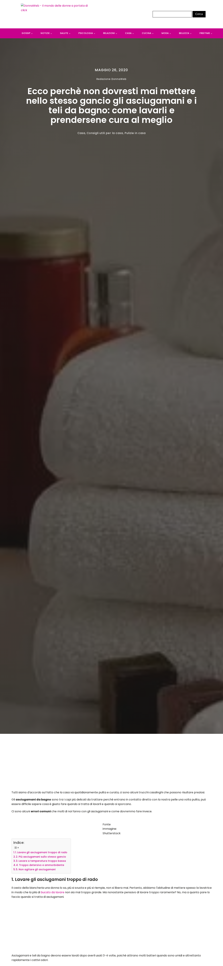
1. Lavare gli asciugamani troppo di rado (41, 852)
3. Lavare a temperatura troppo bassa (41, 861)
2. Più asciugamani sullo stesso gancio (41, 856)
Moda (165, 33)
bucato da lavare (52, 892)
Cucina (146, 33)
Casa (128, 33)
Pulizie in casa (135, 133)
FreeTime (204, 33)
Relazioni (109, 33)
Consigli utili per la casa (105, 133)
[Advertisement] (111, 763)
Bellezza (184, 33)
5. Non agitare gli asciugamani (36, 869)
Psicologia (85, 33)
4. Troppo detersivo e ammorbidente (40, 865)
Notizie (45, 33)
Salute (64, 33)
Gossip (26, 33)
